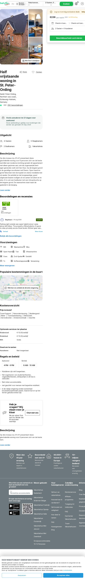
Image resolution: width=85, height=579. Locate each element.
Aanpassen (22, 575)
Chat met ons (32, 413)
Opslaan (39, 72)
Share (25, 72)
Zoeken (66, 4)
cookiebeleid (67, 570)
